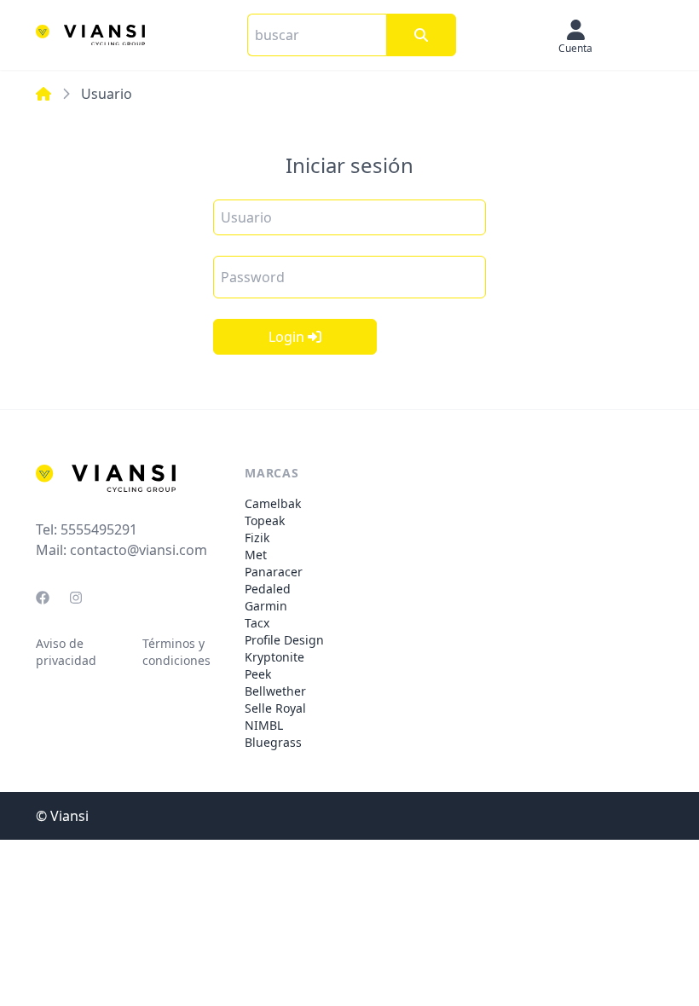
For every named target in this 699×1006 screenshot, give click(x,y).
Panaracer (274, 572)
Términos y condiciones (176, 651)
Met (256, 554)
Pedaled (268, 589)
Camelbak (273, 503)
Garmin (266, 606)
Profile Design (284, 640)
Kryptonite (274, 657)
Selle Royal (275, 708)
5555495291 (99, 529)
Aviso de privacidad (66, 651)
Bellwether (275, 691)
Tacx (257, 623)
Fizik (257, 537)
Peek (258, 674)
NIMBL (264, 725)
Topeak (265, 520)
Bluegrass (273, 742)
